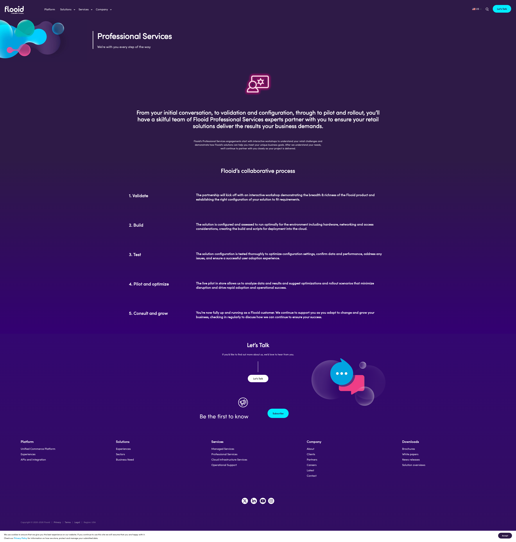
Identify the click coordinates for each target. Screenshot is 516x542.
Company (314, 441)
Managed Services (222, 449)
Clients (311, 454)
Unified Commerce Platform (38, 449)
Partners (312, 459)
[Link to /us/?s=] (487, 9)
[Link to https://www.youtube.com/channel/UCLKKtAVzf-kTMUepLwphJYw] (263, 501)
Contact (311, 475)
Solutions (122, 441)
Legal (77, 522)
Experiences (28, 454)
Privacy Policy (20, 538)
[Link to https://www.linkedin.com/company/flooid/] (254, 501)
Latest (310, 470)
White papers (410, 454)
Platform (27, 441)
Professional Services (224, 454)
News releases (411, 459)
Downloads (410, 441)
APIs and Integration (33, 459)
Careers (312, 465)
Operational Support (224, 465)
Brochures (408, 449)
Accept (505, 535)
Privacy (57, 522)
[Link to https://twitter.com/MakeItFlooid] (245, 501)
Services (217, 441)
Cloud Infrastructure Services (229, 459)
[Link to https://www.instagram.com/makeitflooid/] (271, 501)
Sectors (120, 454)
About (310, 449)
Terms (68, 522)
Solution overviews (413, 465)
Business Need (125, 459)
